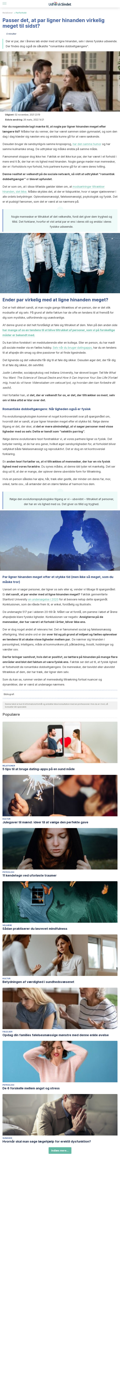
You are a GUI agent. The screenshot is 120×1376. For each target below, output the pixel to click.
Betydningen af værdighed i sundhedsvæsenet (38, 982)
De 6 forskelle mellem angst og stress (31, 1088)
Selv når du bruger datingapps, (72, 347)
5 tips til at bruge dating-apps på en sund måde (38, 769)
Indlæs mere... (60, 1150)
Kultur (6, 819)
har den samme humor (87, 144)
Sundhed (7, 1138)
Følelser (7, 1032)
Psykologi (8, 872)
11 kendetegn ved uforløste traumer (29, 875)
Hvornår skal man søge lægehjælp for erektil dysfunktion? (46, 1141)
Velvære (7, 925)
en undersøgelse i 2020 (43, 599)
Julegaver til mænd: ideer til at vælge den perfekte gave (45, 822)
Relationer (7, 13)
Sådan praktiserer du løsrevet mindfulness (34, 929)
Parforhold (21, 13)
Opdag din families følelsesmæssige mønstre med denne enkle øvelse (55, 1035)
